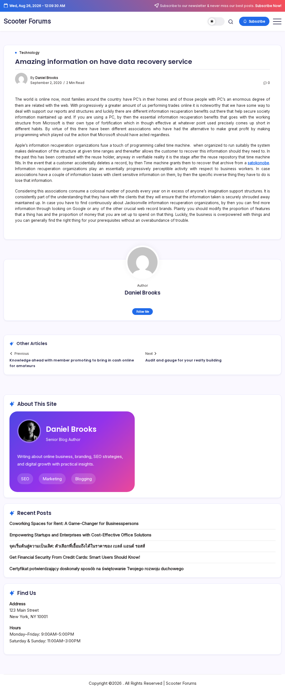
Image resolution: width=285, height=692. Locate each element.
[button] (216, 21)
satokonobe (258, 163)
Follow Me (142, 311)
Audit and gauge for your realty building (183, 360)
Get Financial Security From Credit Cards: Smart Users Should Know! (74, 557)
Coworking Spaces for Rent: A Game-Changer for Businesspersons (74, 523)
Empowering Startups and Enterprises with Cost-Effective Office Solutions (80, 534)
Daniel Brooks (46, 78)
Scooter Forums (27, 21)
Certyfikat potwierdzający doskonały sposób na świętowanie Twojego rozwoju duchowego (96, 568)
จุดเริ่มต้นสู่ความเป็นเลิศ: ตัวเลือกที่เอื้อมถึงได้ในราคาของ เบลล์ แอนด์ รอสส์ (77, 546)
